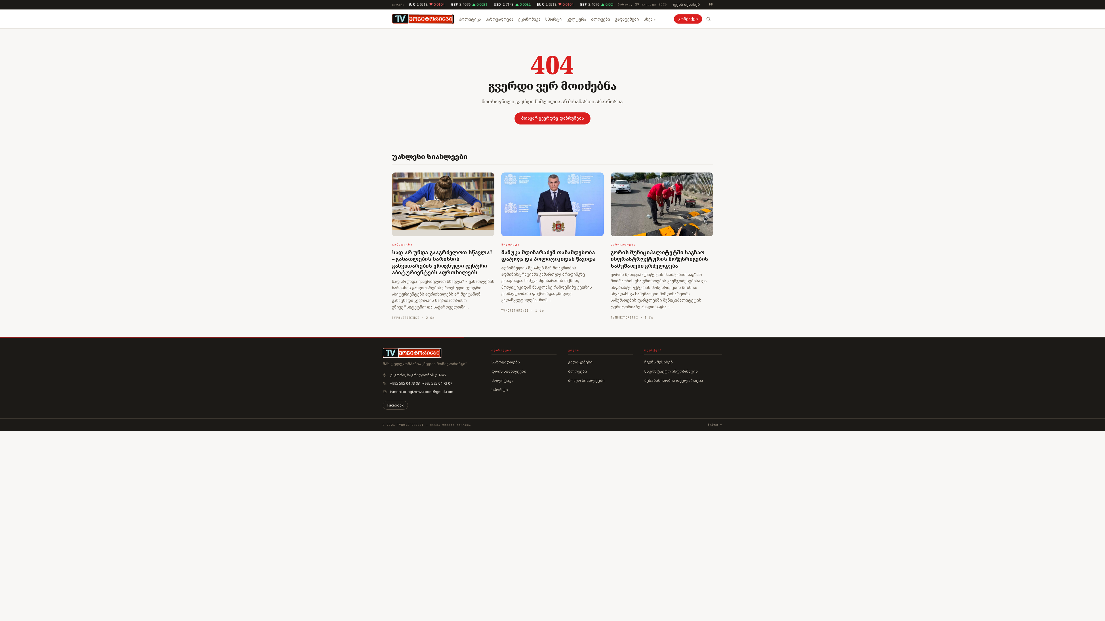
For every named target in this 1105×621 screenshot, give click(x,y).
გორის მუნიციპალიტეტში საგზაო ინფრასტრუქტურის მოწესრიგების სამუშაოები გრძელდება (659, 259)
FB (711, 4)
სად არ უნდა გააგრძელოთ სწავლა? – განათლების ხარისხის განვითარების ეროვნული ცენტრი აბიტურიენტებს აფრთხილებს (442, 262)
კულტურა (576, 19)
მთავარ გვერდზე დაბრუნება (552, 118)
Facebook (395, 405)
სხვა (648, 19)
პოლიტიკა (470, 19)
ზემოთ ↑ (715, 425)
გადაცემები (627, 19)
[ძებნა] (708, 19)
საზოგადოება (499, 19)
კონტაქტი (688, 18)
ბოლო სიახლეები (586, 380)
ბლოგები (600, 19)
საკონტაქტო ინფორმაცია (671, 371)
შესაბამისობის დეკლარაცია (673, 380)
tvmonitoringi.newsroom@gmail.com (421, 391)
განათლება (402, 244)
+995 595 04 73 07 (437, 383)
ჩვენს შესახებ (686, 4)
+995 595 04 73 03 (405, 383)
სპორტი (553, 19)
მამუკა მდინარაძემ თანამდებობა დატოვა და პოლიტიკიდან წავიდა (548, 255)
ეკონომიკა (529, 19)
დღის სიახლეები (508, 371)
